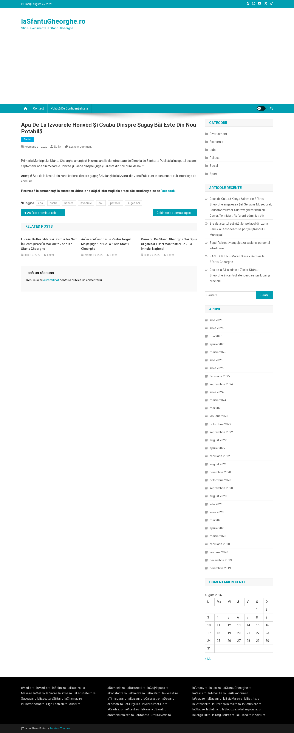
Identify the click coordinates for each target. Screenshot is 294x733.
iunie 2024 (217, 392)
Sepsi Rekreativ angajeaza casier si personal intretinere (240, 245)
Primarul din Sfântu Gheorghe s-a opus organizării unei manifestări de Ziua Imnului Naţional (169, 244)
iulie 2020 (216, 504)
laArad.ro (198, 698)
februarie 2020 (220, 544)
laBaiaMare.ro (232, 698)
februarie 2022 (220, 456)
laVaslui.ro (200, 693)
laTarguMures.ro (223, 715)
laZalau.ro (259, 715)
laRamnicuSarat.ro (153, 709)
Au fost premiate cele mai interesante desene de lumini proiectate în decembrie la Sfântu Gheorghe (46, 212)
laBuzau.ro (135, 698)
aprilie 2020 (217, 528)
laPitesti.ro (132, 709)
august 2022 (218, 440)
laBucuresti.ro (136, 688)
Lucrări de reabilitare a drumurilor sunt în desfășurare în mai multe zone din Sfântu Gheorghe (49, 244)
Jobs (213, 149)
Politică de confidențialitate (69, 108)
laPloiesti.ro (170, 693)
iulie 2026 (216, 320)
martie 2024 (218, 400)
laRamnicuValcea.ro (120, 715)
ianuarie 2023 (219, 416)
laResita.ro (233, 704)
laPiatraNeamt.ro (32, 704)
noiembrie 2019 (220, 568)
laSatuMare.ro (252, 704)
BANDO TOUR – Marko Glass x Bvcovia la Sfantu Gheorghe (237, 259)
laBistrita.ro (252, 698)
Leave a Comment (80, 146)
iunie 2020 (217, 512)
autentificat (51, 280)
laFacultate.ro (83, 693)
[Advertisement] (147, 72)
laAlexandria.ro (238, 693)
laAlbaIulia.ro (217, 693)
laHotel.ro (74, 688)
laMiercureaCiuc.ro (154, 704)
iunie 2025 (217, 368)
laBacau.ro (214, 698)
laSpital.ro (59, 688)
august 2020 (218, 496)
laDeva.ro (168, 698)
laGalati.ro (153, 693)
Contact (38, 108)
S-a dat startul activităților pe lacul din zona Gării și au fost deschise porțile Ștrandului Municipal (239, 229)
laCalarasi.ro (151, 698)
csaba (53, 203)
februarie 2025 (220, 376)
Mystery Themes (60, 728)
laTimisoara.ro (116, 698)
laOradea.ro (115, 709)
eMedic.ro (27, 688)
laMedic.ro (43, 688)
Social (27, 139)
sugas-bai (133, 203)
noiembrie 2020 (220, 472)
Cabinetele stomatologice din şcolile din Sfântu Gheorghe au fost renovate (177, 212)
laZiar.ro (51, 693)
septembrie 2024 (221, 384)
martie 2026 (218, 352)
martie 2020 (218, 536)
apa (40, 203)
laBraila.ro (219, 704)
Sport (213, 174)
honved (69, 203)
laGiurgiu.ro (133, 704)
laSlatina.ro (213, 709)
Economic (216, 142)
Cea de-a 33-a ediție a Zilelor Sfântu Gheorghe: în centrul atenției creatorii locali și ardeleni (240, 275)
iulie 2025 (216, 360)
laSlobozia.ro (231, 709)
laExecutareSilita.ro (50, 698)
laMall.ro (39, 693)
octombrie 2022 (220, 424)
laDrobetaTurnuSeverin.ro (153, 715)
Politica (215, 157)
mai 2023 (216, 408)
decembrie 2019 (221, 560)
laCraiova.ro (137, 693)
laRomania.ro (116, 688)
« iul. (208, 658)
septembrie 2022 (221, 432)
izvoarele (86, 203)
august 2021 (218, 464)
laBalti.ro (74, 704)
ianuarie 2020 (219, 552)
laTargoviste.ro (250, 709)
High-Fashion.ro (56, 704)
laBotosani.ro (201, 704)
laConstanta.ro (117, 693)
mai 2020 (216, 520)
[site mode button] (261, 108)
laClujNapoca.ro (158, 688)
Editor (58, 146)
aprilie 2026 (217, 344)
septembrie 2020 (221, 488)
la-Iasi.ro (215, 688)
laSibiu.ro (198, 709)
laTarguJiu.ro (202, 715)
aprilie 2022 (217, 448)
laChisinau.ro (73, 698)
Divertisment (218, 134)
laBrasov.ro (199, 688)
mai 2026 (216, 336)
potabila (115, 203)
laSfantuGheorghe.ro (53, 21)
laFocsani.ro (115, 704)
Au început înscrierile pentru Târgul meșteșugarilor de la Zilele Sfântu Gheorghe (106, 244)
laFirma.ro (65, 693)
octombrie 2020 (220, 480)
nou (101, 203)
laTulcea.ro (244, 715)
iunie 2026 (217, 328)
